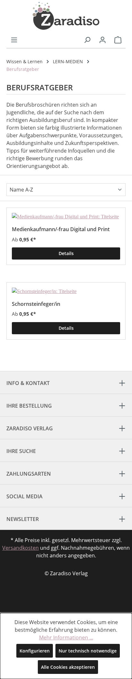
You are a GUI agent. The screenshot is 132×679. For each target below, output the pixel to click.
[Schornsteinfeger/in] (66, 291)
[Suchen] (87, 40)
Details (66, 253)
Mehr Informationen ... (66, 637)
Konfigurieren (35, 651)
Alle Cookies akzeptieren (68, 667)
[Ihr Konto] (102, 40)
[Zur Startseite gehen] (66, 16)
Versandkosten (20, 547)
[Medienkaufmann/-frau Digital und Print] (66, 217)
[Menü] (14, 40)
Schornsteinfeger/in (36, 303)
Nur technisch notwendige (88, 651)
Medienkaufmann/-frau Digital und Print (61, 229)
